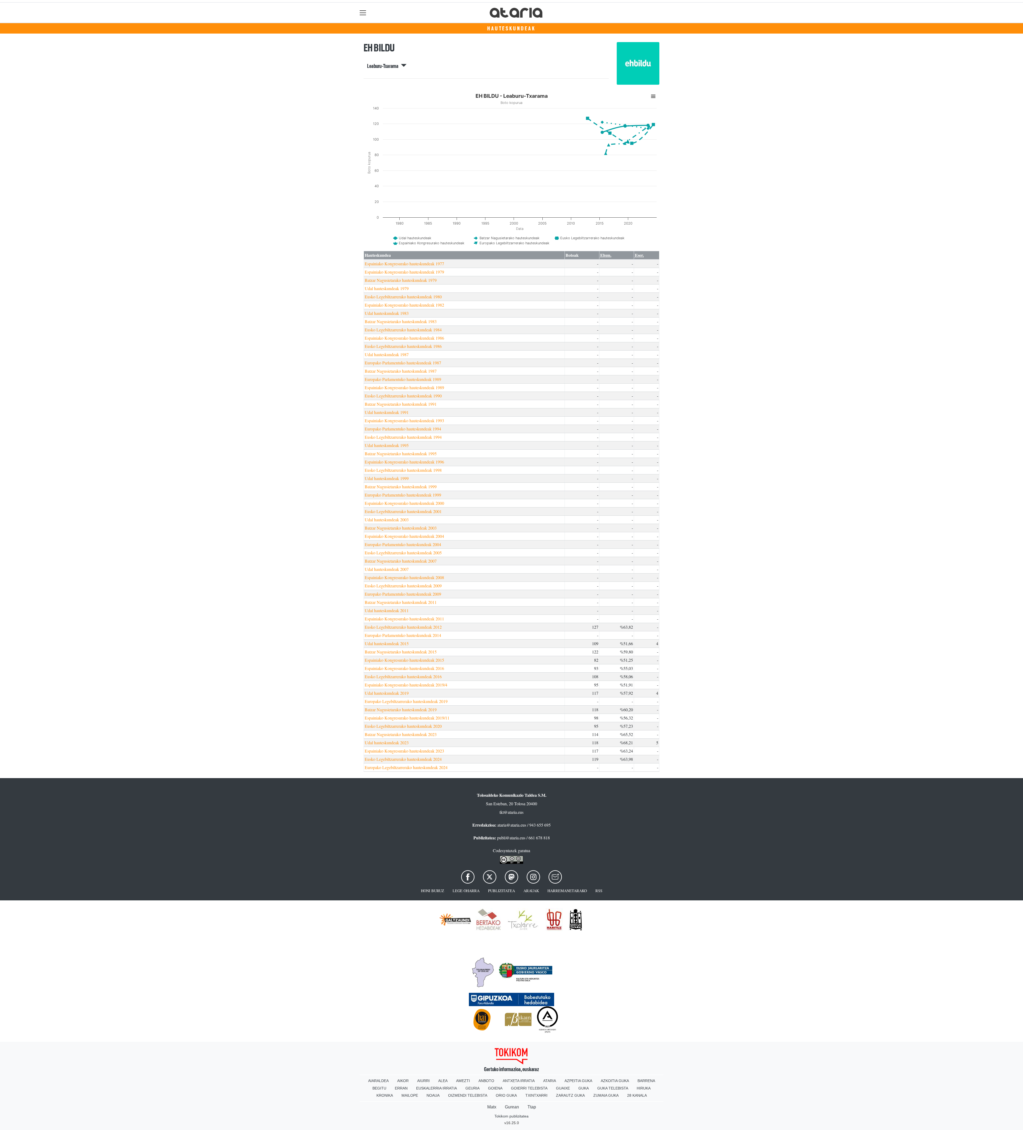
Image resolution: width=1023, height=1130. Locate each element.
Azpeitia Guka (578, 1081)
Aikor (403, 1081)
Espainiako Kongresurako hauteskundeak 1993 (404, 420)
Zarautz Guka (570, 1095)
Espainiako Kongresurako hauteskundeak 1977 (404, 263)
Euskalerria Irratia (436, 1088)
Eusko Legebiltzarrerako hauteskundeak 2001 (403, 511)
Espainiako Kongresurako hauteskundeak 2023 (404, 751)
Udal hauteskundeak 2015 (387, 643)
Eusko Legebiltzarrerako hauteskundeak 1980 (403, 296)
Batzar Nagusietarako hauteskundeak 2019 (401, 709)
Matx (491, 1107)
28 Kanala (637, 1095)
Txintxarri (536, 1095)
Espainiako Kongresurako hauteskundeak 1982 (404, 305)
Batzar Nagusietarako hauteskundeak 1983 (401, 321)
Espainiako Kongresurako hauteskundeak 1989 (404, 387)
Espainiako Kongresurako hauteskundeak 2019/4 (406, 685)
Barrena (646, 1081)
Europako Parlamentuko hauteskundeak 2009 (403, 594)
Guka (583, 1088)
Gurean (512, 1107)
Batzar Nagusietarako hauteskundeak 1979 (401, 280)
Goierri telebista (529, 1088)
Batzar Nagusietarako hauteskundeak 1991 (401, 404)
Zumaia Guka (606, 1095)
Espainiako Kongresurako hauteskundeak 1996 (404, 462)
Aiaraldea (378, 1081)
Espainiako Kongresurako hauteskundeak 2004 (404, 536)
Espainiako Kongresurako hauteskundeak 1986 (404, 338)
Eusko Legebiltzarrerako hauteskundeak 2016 (403, 676)
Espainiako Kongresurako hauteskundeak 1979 (404, 272)
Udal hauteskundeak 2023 (387, 742)
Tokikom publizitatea (511, 1116)
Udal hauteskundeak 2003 (387, 519)
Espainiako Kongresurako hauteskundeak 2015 (404, 660)
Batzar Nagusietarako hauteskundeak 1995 (401, 453)
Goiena (495, 1088)
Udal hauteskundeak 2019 (387, 693)
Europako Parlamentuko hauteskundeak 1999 (403, 495)
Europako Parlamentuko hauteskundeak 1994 (403, 429)
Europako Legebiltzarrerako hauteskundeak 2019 (406, 701)
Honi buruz (432, 890)
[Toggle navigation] (363, 12)
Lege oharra (466, 890)
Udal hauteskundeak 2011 (387, 610)
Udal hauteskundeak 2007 (387, 569)
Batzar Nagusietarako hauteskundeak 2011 (401, 602)
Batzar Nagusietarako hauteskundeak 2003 (401, 528)
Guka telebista (612, 1088)
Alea (443, 1081)
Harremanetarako (567, 890)
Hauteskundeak (511, 28)
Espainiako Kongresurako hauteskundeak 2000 (404, 503)
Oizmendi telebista (467, 1095)
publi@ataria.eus (511, 837)
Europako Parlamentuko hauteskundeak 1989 (403, 379)
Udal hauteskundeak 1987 (387, 354)
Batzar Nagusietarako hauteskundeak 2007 (401, 561)
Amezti (463, 1081)
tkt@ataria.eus (511, 812)
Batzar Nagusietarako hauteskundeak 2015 (401, 652)
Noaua (433, 1095)
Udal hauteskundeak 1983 (387, 313)
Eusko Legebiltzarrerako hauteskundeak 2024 (403, 759)
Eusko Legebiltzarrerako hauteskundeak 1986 (403, 346)
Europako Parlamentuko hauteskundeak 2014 (403, 635)
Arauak (531, 890)
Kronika (384, 1095)
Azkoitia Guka (615, 1081)
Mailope (409, 1095)
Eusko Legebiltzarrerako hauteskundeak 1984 (403, 329)
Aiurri (423, 1081)
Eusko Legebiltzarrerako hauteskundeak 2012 (403, 627)
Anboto (486, 1081)
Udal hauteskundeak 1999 (387, 478)
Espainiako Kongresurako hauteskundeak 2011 (404, 618)
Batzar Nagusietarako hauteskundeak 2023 (401, 734)
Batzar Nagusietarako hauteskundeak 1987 (401, 371)
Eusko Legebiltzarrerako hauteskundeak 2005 (403, 552)
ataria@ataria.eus (511, 825)
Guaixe (563, 1088)
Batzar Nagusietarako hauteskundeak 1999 (401, 486)
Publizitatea (501, 890)
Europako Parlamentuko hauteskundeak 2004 (403, 544)
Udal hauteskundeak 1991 (387, 412)
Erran (401, 1088)
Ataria (549, 1081)
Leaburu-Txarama (384, 66)
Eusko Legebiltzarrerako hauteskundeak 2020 (403, 726)
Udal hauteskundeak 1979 (387, 288)
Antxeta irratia (519, 1081)
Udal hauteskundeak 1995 (387, 445)
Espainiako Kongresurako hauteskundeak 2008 (404, 577)
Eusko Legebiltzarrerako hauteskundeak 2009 (403, 585)
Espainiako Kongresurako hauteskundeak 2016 (404, 668)
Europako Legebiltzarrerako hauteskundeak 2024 (406, 767)
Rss (598, 890)
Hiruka (644, 1088)
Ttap (531, 1107)
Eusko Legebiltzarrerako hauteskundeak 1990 (403, 396)
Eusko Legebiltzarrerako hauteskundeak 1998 (403, 470)
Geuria (472, 1088)
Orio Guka (506, 1095)
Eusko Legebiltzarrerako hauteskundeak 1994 (403, 437)
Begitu (379, 1088)
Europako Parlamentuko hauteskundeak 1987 (403, 362)
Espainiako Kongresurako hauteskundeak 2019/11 (407, 718)
